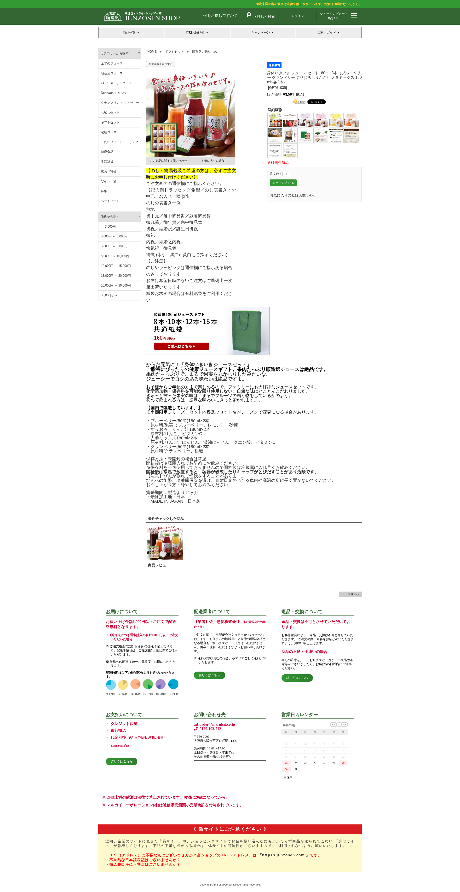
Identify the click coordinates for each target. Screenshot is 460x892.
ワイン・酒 (108, 181)
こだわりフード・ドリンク (119, 142)
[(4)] (321, 120)
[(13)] (275, 150)
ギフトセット (110, 122)
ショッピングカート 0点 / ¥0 (334, 16)
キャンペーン (260, 32)
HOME (152, 51)
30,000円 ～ (109, 295)
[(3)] (305, 120)
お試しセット (110, 112)
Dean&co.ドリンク (114, 93)
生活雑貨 (107, 161)
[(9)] (305, 135)
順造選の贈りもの (204, 51)
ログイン (298, 16)
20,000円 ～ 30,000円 (116, 285)
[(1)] (275, 120)
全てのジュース (112, 63)
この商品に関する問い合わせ (168, 160)
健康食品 (107, 152)
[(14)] (290, 150)
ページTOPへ (350, 594)
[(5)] (336, 120)
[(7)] (275, 135)
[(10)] (321, 135)
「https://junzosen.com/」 (284, 855)
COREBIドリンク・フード (119, 83)
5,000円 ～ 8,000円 (114, 246)
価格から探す (110, 216)
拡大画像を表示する (160, 64)
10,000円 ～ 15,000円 (116, 266)
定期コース (108, 132)
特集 (104, 191)
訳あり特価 (108, 171)
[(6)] (351, 120)
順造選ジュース (112, 73)
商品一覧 (129, 32)
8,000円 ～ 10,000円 (115, 256)
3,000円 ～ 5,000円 (114, 236)
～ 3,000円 (108, 226)
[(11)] (336, 135)
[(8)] (290, 135)
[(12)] (351, 135)
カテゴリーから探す (115, 53)
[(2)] (290, 120)
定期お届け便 (195, 32)
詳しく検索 (266, 16)
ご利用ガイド (326, 32)
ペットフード (110, 201)
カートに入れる (283, 182)
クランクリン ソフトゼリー (120, 102)
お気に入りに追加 (212, 160)
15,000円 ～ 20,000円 (116, 275)
